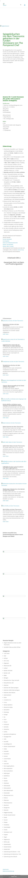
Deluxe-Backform (8, 705)
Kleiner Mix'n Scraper (8, 246)
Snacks (5, 829)
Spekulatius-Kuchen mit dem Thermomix (11, 325)
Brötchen (6, 685)
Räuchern (6, 805)
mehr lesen (6, 334)
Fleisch (5, 722)
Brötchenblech (7, 695)
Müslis (5, 778)
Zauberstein (7, 849)
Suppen (6, 834)
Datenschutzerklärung (8, 871)
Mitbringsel (7, 773)
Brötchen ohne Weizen (9, 692)
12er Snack (6, 653)
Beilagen (6, 678)
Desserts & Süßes (8, 707)
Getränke (6, 727)
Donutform (6, 709)
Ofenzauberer (7, 788)
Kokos (5, 749)
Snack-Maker (7, 827)
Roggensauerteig (8, 812)
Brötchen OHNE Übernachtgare (12, 690)
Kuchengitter (6, 241)
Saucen (6, 820)
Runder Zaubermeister (9, 815)
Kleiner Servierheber (8, 244)
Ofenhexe (6, 783)
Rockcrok (6, 810)
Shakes (5, 822)
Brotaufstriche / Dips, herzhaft (11, 680)
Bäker (5, 675)
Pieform (6, 798)
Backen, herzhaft (8, 670)
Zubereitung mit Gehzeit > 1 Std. (12, 851)
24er (5, 656)
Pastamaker (7, 793)
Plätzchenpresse (8, 802)
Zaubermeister (7, 847)
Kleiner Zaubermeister (9, 746)
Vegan (5, 837)
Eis (4, 717)
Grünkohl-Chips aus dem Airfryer (12, 647)
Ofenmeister (7, 785)
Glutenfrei (6, 729)
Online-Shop (21, 250)
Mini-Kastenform (8, 768)
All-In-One (6, 660)
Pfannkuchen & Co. (8, 795)
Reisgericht (6, 807)
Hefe (5, 739)
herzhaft (6, 741)
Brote (5, 697)
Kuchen (6, 756)
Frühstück (6, 724)
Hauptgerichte (7, 736)
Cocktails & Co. (7, 700)
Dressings (6, 712)
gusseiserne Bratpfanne (10, 734)
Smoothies (6, 824)
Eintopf (5, 714)
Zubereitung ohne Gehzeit (10, 856)
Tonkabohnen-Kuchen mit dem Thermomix (11, 365)
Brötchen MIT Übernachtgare (11, 687)
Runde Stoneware (7, 239)
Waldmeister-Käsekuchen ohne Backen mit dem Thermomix (14, 489)
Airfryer (6, 658)
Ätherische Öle (7, 665)
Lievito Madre (7, 758)
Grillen (5, 731)
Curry (5, 702)
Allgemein (6, 663)
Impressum (6, 869)
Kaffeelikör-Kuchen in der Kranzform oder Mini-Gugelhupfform (13, 467)
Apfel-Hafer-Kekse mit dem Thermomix (14, 446)
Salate (5, 817)
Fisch (5, 719)
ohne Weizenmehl (8, 790)
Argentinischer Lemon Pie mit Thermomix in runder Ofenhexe (12, 345)
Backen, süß (7, 673)
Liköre (5, 761)
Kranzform (6, 753)
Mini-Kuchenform (8, 771)
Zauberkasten (7, 844)
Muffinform (7, 776)
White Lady (6, 842)
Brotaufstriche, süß (8, 682)
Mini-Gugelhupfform (9, 766)
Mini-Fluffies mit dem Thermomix (12, 509)
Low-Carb (6, 763)
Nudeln (6, 780)
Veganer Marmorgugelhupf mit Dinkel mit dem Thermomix (13, 386)
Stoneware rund (8, 832)
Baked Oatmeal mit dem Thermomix (13, 426)
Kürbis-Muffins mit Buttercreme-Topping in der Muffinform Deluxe (12, 405)
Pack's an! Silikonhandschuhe (10, 242)
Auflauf (5, 668)
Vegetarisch (7, 839)
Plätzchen (6, 800)
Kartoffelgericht (8, 744)
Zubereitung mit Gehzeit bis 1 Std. (12, 854)
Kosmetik (6, 751)
